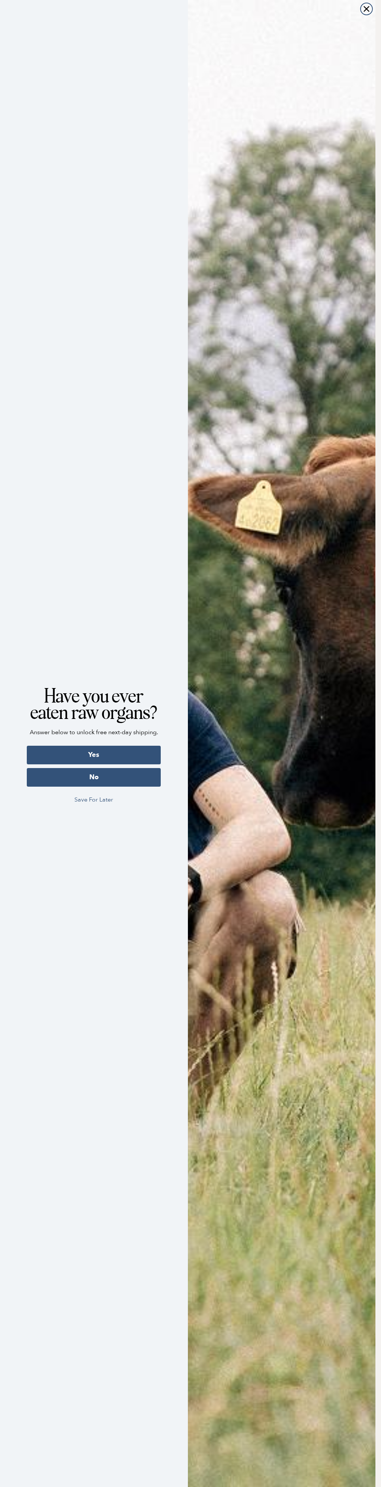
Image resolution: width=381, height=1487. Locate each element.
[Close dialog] (366, 9)
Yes (93, 755)
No (94, 777)
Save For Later (93, 800)
